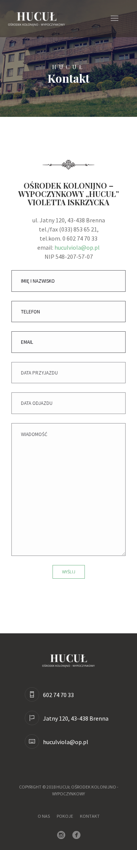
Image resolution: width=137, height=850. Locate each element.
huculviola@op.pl (77, 247)
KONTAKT (90, 816)
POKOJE (65, 816)
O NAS (44, 816)
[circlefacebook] (78, 835)
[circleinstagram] (62, 835)
